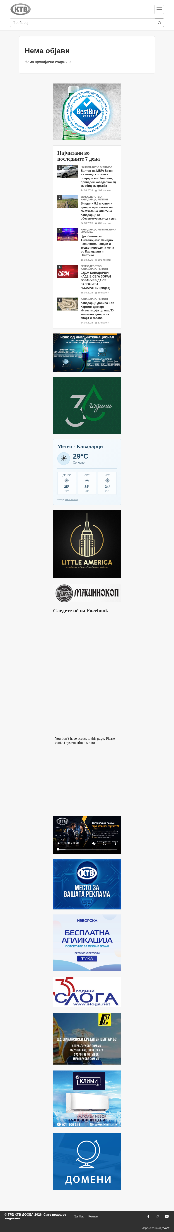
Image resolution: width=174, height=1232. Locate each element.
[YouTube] (166, 1216)
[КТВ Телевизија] (80, 9)
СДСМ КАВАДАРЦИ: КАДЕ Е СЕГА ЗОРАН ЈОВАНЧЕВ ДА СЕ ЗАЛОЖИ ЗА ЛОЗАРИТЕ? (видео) (96, 280)
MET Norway (71, 499)
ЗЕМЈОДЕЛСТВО (91, 196)
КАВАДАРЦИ (88, 199)
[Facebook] (148, 1216)
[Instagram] (157, 1216)
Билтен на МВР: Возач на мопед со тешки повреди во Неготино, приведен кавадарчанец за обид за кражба (98, 178)
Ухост (165, 1228)
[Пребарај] (159, 22)
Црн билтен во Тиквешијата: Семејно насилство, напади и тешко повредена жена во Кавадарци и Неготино (97, 246)
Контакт (94, 1216)
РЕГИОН (86, 166)
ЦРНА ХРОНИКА (102, 166)
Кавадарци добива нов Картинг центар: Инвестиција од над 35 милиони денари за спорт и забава (97, 310)
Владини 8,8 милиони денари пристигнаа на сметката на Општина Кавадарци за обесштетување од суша (98, 211)
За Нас (79, 1216)
